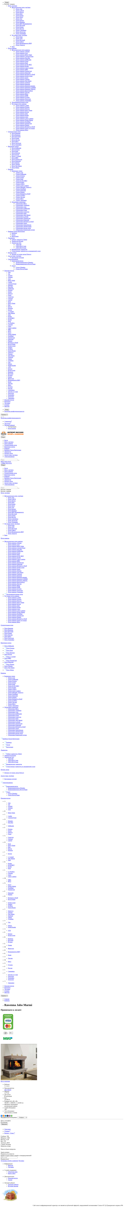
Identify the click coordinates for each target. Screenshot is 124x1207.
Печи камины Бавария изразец (17, 577)
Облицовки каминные (19, 202)
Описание (7, 1129)
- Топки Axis (19, 172)
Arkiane (10, 277)
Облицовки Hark (13, 718)
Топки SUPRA (12, 700)
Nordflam (11, 336)
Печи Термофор (16, 145)
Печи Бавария (16, 133)
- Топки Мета (19, 198)
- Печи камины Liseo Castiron (24, 68)
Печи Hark (15, 151)
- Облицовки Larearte (21, 216)
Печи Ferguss (16, 149)
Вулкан (10, 375)
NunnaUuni (11, 337)
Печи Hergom (16, 153)
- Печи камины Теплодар (23, 99)
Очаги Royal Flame (14, 795)
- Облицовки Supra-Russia (23, 225)
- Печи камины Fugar (21, 61)
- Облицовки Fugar (21, 210)
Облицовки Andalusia (14, 710)
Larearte (10, 324)
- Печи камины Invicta (22, 112)
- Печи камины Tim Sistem (23, 81)
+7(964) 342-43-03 (6, 463)
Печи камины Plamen (14, 617)
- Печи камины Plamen (22, 125)
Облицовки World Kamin (15, 732)
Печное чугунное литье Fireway (21, 254)
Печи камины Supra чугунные (17, 620)
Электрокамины (13, 259)
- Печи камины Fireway (22, 109)
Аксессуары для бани (14, 256)
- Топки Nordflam (20, 189)
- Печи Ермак (19, 27)
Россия (10, 388)
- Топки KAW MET (21, 180)
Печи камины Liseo (14, 609)
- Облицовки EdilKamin (22, 208)
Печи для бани (12, 6)
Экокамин (11, 398)
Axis (9, 279)
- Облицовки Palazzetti (22, 220)
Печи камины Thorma (14, 571)
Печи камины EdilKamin (15, 551)
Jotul (9, 315)
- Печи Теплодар (20, 32)
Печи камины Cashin (14, 597)
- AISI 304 (18, 244)
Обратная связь (12, 1172)
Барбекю (14, 233)
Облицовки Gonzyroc (14, 717)
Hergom (10, 308)
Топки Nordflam (13, 694)
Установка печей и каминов (9, 1160)
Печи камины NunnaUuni (16, 562)
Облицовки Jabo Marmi (15, 720)
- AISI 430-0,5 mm (20, 246)
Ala (9, 274)
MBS (9, 329)
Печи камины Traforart (15, 574)
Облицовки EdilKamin (15, 714)
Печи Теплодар (16, 143)
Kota (9, 321)
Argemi (10, 275)
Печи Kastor (11, 504)
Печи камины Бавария (15, 575)
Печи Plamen (16, 163)
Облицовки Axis (13, 712)
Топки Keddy (12, 687)
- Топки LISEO (20, 184)
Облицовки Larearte (14, 722)
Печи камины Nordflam (15, 614)
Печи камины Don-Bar (15, 549)
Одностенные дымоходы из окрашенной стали (26, 251)
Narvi (9, 333)
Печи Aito (11, 497)
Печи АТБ (11, 527)
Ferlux (10, 292)
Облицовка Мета (13, 709)
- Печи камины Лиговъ (22, 92)
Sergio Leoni (11, 346)
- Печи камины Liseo (21, 117)
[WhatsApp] (11, 1116)
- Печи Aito (18, 9)
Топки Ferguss (12, 681)
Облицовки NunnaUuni (15, 723)
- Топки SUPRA (20, 195)
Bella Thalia (11, 280)
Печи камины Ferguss (14, 599)
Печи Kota (11, 525)
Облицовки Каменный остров (17, 735)
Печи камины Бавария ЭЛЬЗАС (18, 580)
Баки (13, 46)
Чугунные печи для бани (19, 35)
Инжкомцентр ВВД (14, 380)
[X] (7, 1116)
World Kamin (12, 365)
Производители (9, 270)
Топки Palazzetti (13, 696)
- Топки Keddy (19, 182)
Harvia (10, 306)
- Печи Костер (19, 28)
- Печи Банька (19, 20)
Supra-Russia (12, 351)
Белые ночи (11, 370)
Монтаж (6, 406)
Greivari (10, 298)
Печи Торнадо (12, 533)
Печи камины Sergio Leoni (16, 567)
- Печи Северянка (20, 30)
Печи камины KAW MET (16, 556)
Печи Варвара (16, 135)
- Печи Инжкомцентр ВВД (23, 43)
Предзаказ (4, 1124)
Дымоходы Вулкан (17, 241)
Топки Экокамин (13, 705)
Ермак (10, 377)
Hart (9, 305)
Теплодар (11, 393)
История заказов (13, 1186)
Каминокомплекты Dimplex (16, 788)
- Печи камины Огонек (22, 97)
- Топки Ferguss (20, 176)
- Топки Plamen (20, 192)
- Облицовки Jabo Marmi (22, 215)
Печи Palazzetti (16, 161)
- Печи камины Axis (21, 53)
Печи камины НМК (14, 587)
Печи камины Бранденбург (16, 582)
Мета (9, 385)
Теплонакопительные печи (20, 102)
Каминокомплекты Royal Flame (17, 789)
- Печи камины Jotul (21, 113)
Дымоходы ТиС (16, 243)
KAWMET (11, 318)
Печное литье (12, 252)
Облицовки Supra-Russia (15, 730)
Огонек (10, 387)
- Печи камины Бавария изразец (25, 86)
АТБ (9, 367)
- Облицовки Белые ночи (23, 228)
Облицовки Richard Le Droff (17, 727)
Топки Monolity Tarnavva (15, 692)
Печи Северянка (13, 519)
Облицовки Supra (13, 728)
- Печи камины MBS (21, 69)
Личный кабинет (13, 1184)
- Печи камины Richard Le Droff (25, 74)
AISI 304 (10, 759)
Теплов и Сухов (13, 391)
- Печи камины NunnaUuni (23, 71)
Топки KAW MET (13, 686)
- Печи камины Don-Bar (22, 58)
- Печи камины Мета (21, 94)
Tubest (10, 359)
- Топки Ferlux (19, 177)
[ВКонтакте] (1, 1116)
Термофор (11, 395)
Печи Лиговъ (16, 140)
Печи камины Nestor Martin (16, 612)
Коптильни (15, 236)
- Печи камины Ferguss (22, 107)
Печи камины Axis (14, 544)
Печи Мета (15, 141)
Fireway (10, 293)
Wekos (10, 364)
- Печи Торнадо (20, 45)
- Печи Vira (18, 19)
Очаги (14, 266)
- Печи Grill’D (19, 10)
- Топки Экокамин (21, 200)
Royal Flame (11, 344)
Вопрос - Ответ (9, 1133)
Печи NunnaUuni (17, 159)
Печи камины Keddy (14, 557)
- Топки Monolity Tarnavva (23, 187)
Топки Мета (11, 704)
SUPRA (10, 349)
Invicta (10, 310)
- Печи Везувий (20, 25)
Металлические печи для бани (21, 7)
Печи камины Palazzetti (15, 564)
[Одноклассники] (3, 1116)
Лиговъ (10, 383)
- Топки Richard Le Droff (22, 194)
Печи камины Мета (14, 585)
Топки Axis (11, 678)
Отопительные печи (14, 131)
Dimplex (10, 285)
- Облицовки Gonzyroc (22, 212)
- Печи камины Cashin (22, 105)
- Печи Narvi (19, 17)
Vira (9, 362)
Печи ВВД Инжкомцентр (16, 512)
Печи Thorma (16, 164)
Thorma (10, 354)
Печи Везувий (16, 136)
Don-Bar (10, 287)
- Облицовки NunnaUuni (22, 218)
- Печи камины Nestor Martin (24, 120)
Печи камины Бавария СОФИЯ (18, 579)
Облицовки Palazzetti (14, 725)
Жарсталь (11, 378)
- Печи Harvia (19, 12)
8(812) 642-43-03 (6, 461)
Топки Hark (11, 684)
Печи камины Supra (14, 569)
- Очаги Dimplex (20, 267)
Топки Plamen (12, 697)
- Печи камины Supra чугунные (25, 128)
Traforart (10, 357)
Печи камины (12, 48)
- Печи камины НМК (21, 95)
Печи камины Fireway (15, 601)
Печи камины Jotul (14, 606)
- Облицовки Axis (20, 207)
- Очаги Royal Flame (21, 269)
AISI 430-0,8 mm (13, 762)
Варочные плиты (13, 146)
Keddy (10, 319)
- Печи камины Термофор (23, 100)
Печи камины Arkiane (15, 543)
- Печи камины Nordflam (23, 122)
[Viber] (9, 1116)
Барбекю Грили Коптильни (16, 231)
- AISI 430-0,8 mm (20, 248)
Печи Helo (11, 502)
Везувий (10, 373)
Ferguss (10, 290)
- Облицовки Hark (21, 213)
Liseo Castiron (12, 328)
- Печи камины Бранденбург (24, 91)
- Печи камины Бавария (22, 84)
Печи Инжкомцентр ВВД (16, 532)
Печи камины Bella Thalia (16, 546)
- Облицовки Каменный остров (25, 230)
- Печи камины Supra (21, 77)
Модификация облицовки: (9, 1117)
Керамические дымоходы (19, 249)
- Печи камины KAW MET (23, 64)
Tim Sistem (11, 355)
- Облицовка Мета (21, 203)
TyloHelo (10, 360)
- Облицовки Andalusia (22, 205)
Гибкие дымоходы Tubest (19, 239)
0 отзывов (6, 1086)
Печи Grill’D (12, 499)
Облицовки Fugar (13, 715)
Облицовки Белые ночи (15, 733)
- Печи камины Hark (21, 63)
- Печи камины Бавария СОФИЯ (25, 87)
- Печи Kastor (19, 15)
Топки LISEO (12, 689)
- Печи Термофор (20, 33)
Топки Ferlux (12, 682)
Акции (10, 1180)
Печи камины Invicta (14, 604)
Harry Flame (11, 303)
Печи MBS (15, 158)
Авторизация (12, 427)
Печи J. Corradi (16, 156)
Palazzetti (10, 339)
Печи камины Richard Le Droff (17, 566)
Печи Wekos (15, 167)
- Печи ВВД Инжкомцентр (23, 24)
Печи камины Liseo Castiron (16, 559)
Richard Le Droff (13, 342)
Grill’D (10, 300)
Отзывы (6, 405)
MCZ (9, 331)
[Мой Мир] (5, 1116)
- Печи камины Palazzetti (22, 73)
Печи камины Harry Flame (16, 602)
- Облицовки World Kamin (23, 226)
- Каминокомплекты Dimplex (24, 262)
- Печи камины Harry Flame (23, 110)
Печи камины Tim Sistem (15, 572)
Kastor (10, 316)
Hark (9, 301)
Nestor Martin (12, 334)
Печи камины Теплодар (15, 590)
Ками (9, 382)
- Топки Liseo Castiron (22, 185)
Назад (6, 2)
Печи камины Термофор (15, 592)
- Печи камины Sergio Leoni (23, 76)
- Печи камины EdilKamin (23, 59)
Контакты (7, 401)
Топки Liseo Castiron (14, 691)
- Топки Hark (19, 179)
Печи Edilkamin (16, 148)
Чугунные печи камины (19, 104)
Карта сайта (11, 1173)
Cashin (10, 282)
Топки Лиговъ (12, 702)
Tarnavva (10, 352)
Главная (6, 999)
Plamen (10, 341)
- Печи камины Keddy (22, 66)
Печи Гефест (12, 530)
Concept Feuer (12, 284)
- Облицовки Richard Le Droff (24, 221)
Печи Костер (12, 517)
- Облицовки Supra (21, 223)
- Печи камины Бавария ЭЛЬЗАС (25, 89)
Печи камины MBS (14, 561)
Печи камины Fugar (14, 553)
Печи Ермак (15, 138)
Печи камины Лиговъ (15, 584)
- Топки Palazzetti (20, 190)
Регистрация (12, 428)
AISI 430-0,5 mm (13, 760)
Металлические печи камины (21, 50)
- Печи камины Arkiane (22, 51)
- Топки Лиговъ (20, 197)
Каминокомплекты (17, 261)
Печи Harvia (12, 501)
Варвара (10, 372)
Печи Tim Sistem (17, 166)
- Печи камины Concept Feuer (24, 56)
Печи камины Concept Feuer (16, 548)
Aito (9, 272)
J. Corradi (11, 311)
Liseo (9, 326)
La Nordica (11, 323)
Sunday (10, 347)
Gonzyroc (11, 297)
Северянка (11, 390)
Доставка (7, 403)
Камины (10, 169)
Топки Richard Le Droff (15, 699)
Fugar (9, 295)
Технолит (11, 396)
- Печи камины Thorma (22, 79)
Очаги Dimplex (12, 793)
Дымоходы (11, 238)
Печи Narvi (11, 506)
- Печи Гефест (19, 42)
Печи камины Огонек (15, 589)
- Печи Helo (19, 14)
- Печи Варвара (20, 22)
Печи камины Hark (14, 554)
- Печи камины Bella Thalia (23, 55)
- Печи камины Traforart (22, 82)
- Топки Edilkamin (20, 174)
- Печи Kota (19, 37)
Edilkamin (11, 288)
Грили (13, 234)
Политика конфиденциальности (14, 411)
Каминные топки (17, 171)
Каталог (6, 491)
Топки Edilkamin (13, 679)
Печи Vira (11, 507)
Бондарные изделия (18, 257)
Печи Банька (12, 509)
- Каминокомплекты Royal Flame (25, 264)
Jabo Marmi (11, 313)
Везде (6, 440)
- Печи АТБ (18, 38)
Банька (10, 369)
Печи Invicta (15, 154)
